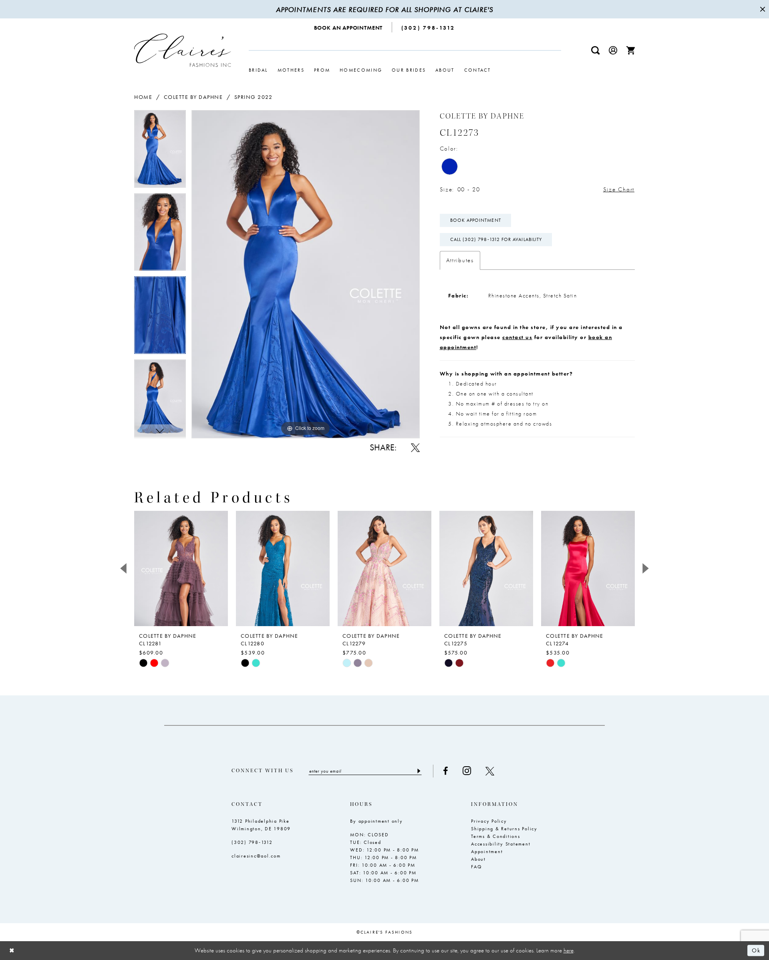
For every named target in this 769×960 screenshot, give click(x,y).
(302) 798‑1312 (252, 842)
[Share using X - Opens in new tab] (415, 447)
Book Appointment (475, 220)
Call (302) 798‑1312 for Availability (496, 239)
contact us (517, 337)
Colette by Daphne (193, 96)
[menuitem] (349, 27)
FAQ (476, 867)
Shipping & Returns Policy (504, 828)
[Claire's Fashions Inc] (182, 50)
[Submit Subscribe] (418, 771)
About (478, 859)
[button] (613, 50)
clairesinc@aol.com (256, 856)
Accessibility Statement (500, 844)
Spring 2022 (253, 96)
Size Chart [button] (618, 189)
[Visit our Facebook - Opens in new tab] (445, 771)
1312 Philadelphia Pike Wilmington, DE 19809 (261, 825)
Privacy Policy (489, 821)
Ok (756, 951)
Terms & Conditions (495, 836)
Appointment (487, 851)
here (569, 950)
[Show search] (595, 50)
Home (143, 96)
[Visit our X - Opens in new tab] (489, 771)
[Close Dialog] (12, 951)
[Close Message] (762, 9)
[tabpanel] (160, 151)
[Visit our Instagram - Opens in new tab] (467, 771)
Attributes (460, 260)
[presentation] (181, 568)
